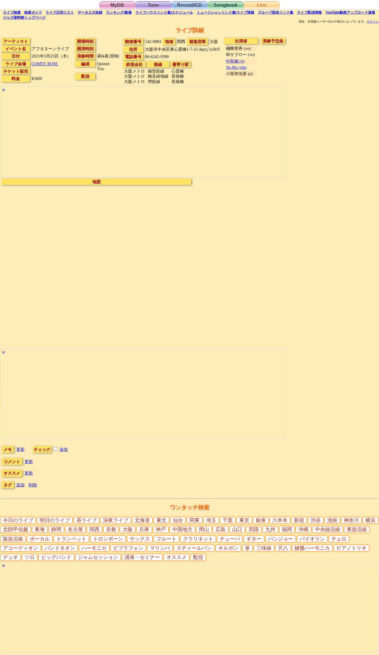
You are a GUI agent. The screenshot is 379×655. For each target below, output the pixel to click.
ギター (253, 539)
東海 (40, 529)
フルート (166, 539)
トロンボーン (108, 539)
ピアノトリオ (351, 548)
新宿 (299, 520)
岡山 (204, 529)
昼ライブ (86, 520)
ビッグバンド (56, 557)
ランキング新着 (119, 12)
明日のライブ (55, 520)
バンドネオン (60, 548)
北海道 (142, 520)
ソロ (30, 557)
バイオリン (312, 539)
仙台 (178, 520)
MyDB (117, 5)
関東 (195, 520)
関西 (94, 529)
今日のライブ (18, 520)
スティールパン (194, 548)
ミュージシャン (225, 12)
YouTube (350, 12)
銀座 (261, 520)
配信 (309, 12)
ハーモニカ (94, 548)
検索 (12, 12)
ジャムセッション (98, 557)
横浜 (370, 520)
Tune (153, 5)
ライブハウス (164, 12)
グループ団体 (275, 12)
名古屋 (75, 529)
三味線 (264, 548)
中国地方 (182, 529)
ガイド (33, 12)
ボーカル (40, 539)
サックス (140, 539)
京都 (111, 529)
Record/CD (189, 5)
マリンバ (160, 548)
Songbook (225, 5)
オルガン (228, 548)
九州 (270, 529)
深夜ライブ (115, 520)
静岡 (56, 529)
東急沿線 (357, 529)
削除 (33, 485)
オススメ (176, 557)
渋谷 (316, 520)
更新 (20, 449)
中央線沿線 (327, 529)
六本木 (280, 520)
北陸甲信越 (15, 529)
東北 (161, 520)
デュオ (10, 557)
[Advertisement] (143, 135)
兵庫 (144, 529)
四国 (254, 529)
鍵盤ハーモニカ (312, 548)
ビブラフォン (128, 548)
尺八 (283, 548)
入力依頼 (90, 12)
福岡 (287, 529)
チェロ (338, 539)
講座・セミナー (142, 557)
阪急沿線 (13, 539)
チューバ (230, 539)
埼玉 (211, 520)
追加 (64, 449)
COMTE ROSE (45, 63)
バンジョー (280, 539)
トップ (24, 17)
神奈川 (351, 520)
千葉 (228, 520)
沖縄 (303, 529)
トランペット (71, 539)
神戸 (161, 529)
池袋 (332, 520)
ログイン (373, 21)
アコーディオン (20, 548)
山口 (237, 529)
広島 (221, 529)
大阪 (128, 529)
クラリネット (198, 539)
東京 (244, 520)
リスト (60, 12)
